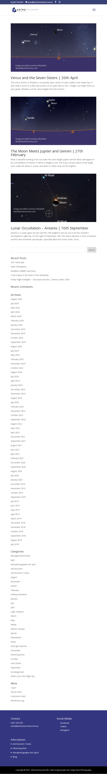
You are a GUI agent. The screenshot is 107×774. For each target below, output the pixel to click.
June (13, 607)
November (15, 650)
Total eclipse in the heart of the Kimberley (29, 275)
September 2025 (18, 342)
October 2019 (17, 492)
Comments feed (18, 696)
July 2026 (15, 303)
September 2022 (18, 419)
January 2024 (16, 385)
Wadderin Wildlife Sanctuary (23, 271)
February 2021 (17, 458)
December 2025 (18, 329)
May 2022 (15, 428)
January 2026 (16, 325)
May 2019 (15, 510)
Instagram (64, 730)
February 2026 (17, 320)
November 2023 (18, 393)
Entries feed (16, 692)
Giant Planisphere (18, 266)
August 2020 (16, 471)
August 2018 (16, 540)
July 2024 (15, 376)
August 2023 (16, 398)
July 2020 (15, 475)
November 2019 (18, 488)
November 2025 (18, 333)
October (14, 659)
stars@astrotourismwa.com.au (24, 726)
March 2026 (16, 316)
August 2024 (16, 372)
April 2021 (15, 454)
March (13, 616)
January (14, 598)
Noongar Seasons (19, 646)
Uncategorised (17, 672)
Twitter (63, 726)
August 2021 (16, 445)
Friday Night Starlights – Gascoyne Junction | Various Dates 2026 (40, 279)
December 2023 (18, 389)
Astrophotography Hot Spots (26, 752)
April (13, 560)
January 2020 (16, 479)
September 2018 (18, 535)
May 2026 (15, 307)
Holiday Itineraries (19, 594)
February (15, 590)
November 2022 (18, 411)
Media (13, 624)
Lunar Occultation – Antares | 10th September (49, 228)
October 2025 (17, 337)
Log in (13, 687)
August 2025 (16, 346)
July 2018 (15, 544)
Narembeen (16, 637)
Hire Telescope (17, 262)
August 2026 (16, 299)
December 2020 (18, 462)
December (15, 581)
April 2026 (15, 312)
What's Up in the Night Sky (23, 676)
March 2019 (16, 518)
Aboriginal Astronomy (20, 555)
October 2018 (17, 531)
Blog (15, 756)
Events (14, 586)
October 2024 (17, 368)
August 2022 (16, 423)
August (14, 577)
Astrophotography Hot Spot (23, 564)
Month (14, 633)
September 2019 (18, 497)
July (12, 603)
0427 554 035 (17, 722)
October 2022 (17, 415)
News (13, 641)
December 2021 (18, 436)
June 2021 (15, 449)
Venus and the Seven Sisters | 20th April (44, 77)
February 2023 (17, 406)
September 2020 (18, 467)
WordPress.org (17, 700)
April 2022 (15, 432)
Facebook (64, 723)
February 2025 (17, 359)
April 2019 (15, 514)
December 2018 (18, 522)
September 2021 (18, 441)
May (13, 620)
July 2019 (15, 501)
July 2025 (15, 350)
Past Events (16, 663)
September (16, 667)
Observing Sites (18, 654)
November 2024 (18, 363)
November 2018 (18, 527)
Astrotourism (17, 568)
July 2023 (15, 402)
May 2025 (15, 355)
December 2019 (18, 484)
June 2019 (15, 505)
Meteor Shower (18, 629)
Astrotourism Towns (20, 573)
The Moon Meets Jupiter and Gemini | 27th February (47, 153)
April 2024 (15, 380)
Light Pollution (17, 611)
